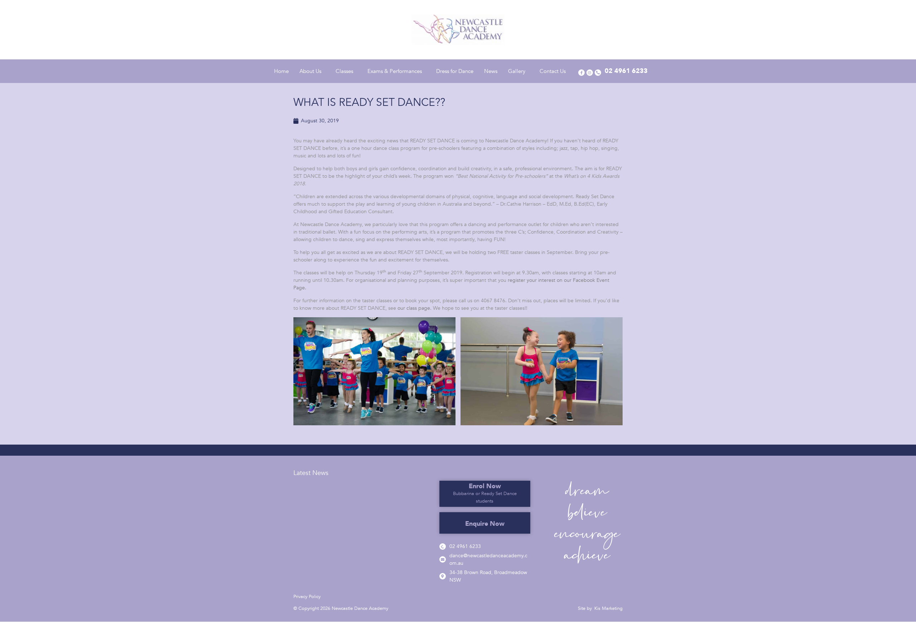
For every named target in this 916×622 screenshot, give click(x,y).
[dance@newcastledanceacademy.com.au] (442, 559)
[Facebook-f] (581, 72)
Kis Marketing (608, 608)
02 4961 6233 (465, 546)
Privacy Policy (307, 596)
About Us (310, 71)
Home (281, 71)
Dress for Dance (454, 71)
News (490, 71)
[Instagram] (589, 72)
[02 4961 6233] (442, 546)
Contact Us (553, 71)
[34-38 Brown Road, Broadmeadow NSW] (442, 576)
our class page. (415, 308)
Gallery (516, 71)
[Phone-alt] (598, 72)
